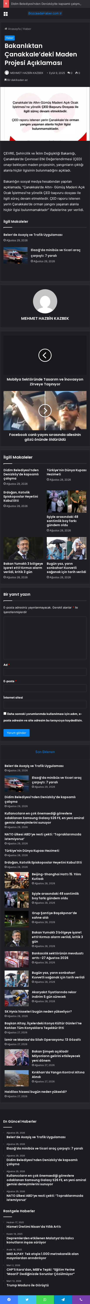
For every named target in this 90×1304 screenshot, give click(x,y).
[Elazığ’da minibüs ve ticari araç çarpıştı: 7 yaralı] (15, 255)
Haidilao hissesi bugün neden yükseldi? (36, 1092)
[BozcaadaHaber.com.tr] (45, 13)
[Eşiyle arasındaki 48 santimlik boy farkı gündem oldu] (67, 501)
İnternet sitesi (13, 697)
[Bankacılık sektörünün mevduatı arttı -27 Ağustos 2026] (17, 959)
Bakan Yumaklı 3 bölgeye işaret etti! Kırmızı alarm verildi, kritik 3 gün (23, 567)
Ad (6, 664)
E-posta (10, 681)
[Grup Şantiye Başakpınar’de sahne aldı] (17, 919)
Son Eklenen (45, 752)
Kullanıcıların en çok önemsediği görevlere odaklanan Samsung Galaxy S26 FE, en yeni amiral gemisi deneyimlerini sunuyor (44, 818)
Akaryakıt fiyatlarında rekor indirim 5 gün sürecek (54, 994)
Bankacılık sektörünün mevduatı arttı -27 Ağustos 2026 (57, 955)
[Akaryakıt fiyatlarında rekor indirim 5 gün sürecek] (17, 998)
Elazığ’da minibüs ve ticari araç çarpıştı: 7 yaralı (57, 779)
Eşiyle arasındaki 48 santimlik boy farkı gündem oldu (62, 521)
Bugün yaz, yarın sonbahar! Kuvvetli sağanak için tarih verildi (66, 567)
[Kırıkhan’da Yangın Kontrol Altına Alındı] (17, 1078)
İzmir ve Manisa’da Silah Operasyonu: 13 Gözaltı (43, 1039)
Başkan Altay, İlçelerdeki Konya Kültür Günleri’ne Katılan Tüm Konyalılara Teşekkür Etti (43, 1025)
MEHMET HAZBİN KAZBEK (26, 73)
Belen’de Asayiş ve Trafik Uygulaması (32, 235)
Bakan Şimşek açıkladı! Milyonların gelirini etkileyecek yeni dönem (56, 1056)
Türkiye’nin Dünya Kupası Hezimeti (67, 472)
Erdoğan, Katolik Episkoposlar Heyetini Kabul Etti (20, 496)
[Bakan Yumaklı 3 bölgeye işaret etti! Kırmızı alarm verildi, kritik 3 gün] (23, 548)
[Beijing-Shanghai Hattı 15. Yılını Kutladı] (17, 880)
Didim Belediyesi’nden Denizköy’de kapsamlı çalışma (46, 3)
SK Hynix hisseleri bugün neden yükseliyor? (38, 1011)
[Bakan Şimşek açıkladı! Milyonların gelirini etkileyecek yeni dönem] (17, 1057)
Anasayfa (14, 29)
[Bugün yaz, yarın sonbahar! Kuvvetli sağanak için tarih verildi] (67, 548)
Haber (27, 29)
